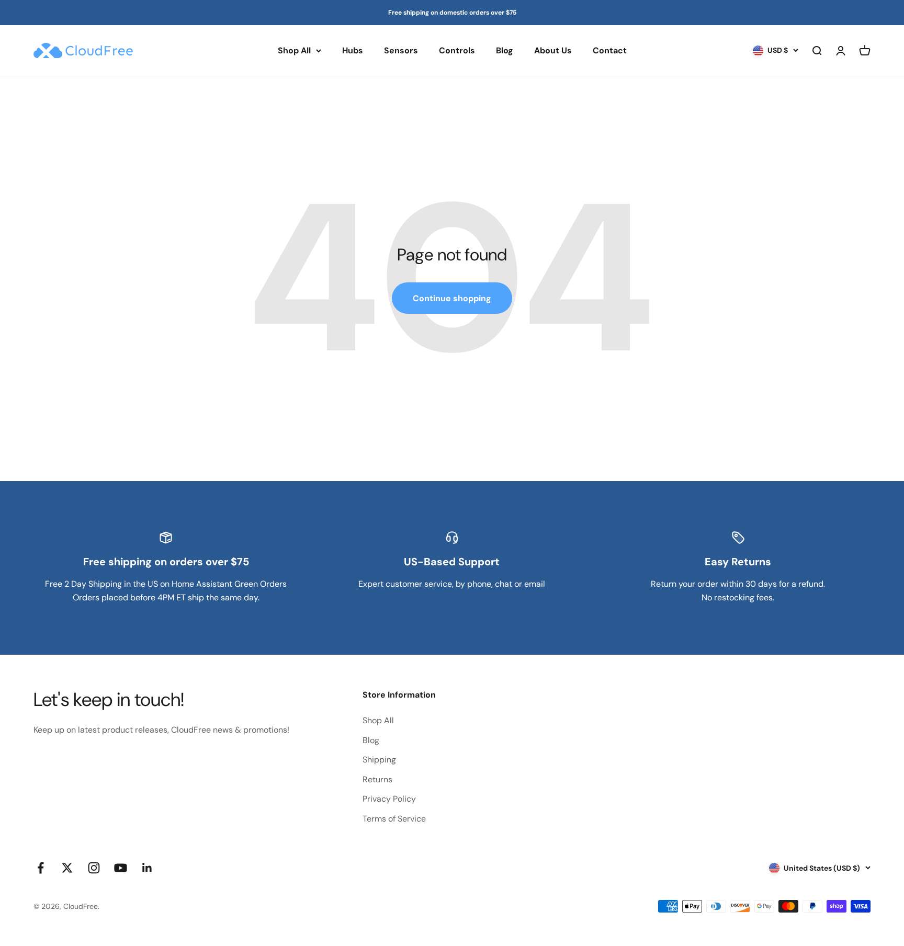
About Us (553, 50)
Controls (457, 50)
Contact (610, 50)
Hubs (352, 50)
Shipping (379, 759)
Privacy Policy (389, 798)
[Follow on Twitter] (67, 868)
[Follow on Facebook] (40, 868)
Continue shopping (452, 298)
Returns (377, 779)
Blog (504, 50)
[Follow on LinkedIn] (147, 868)
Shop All (294, 50)
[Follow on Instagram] (94, 868)
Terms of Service (394, 818)
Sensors (401, 50)
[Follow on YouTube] (121, 868)
